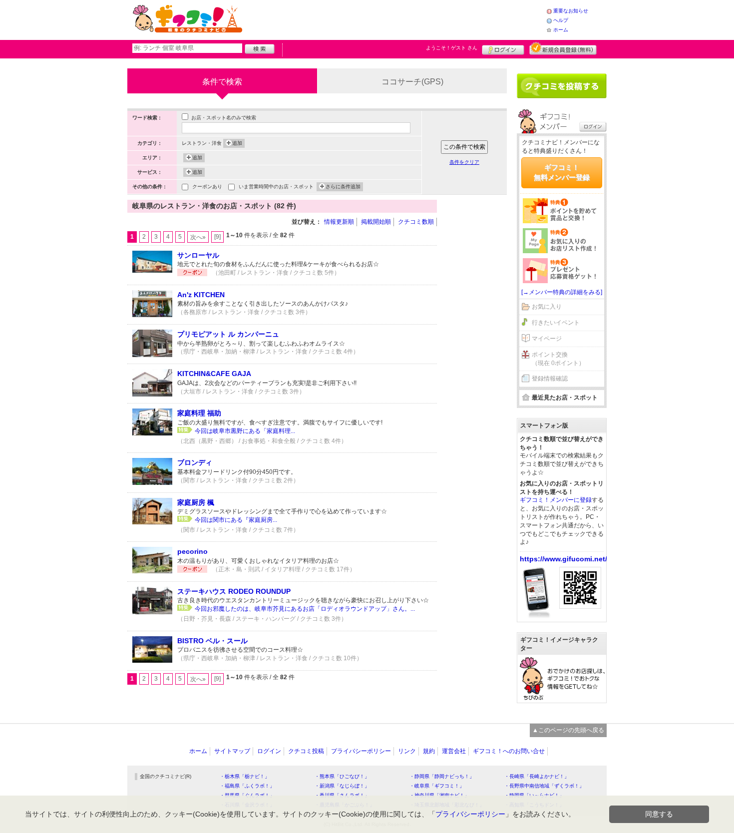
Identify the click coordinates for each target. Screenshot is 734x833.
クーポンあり (207, 186)
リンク (407, 751)
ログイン (503, 48)
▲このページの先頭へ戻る (568, 730)
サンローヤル (198, 255)
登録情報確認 (550, 378)
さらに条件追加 (343, 186)
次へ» (198, 237)
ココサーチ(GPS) (412, 81)
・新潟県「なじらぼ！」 (342, 786)
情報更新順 (339, 221)
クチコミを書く (562, 85)
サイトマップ (232, 751)
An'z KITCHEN (201, 295)
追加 (237, 143)
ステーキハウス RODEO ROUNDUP (234, 591)
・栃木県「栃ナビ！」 (245, 776)
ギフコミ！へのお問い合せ (509, 751)
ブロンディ (194, 462)
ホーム (560, 29)
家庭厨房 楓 (195, 502)
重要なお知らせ (570, 10)
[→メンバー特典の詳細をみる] (561, 292)
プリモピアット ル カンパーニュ (228, 334)
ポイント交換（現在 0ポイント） (558, 359)
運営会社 (454, 751)
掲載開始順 (376, 221)
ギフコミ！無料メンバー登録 (562, 172)
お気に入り (547, 306)
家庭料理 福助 (199, 413)
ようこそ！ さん (451, 47)
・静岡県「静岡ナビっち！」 (441, 776)
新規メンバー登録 (563, 48)
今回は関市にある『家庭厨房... (236, 519)
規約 (429, 751)
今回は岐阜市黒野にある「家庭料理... (245, 430)
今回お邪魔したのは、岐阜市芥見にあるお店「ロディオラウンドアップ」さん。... (305, 608)
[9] (217, 236)
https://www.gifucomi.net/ (563, 559)
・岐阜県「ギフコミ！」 (436, 786)
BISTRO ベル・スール (212, 641)
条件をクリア (464, 162)
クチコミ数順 (416, 221)
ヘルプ (560, 20)
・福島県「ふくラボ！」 (247, 786)
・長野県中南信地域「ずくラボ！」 (544, 786)
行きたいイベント (556, 322)
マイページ (547, 338)
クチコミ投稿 (306, 751)
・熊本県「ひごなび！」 (342, 776)
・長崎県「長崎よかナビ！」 (536, 776)
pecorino (192, 551)
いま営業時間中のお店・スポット (276, 186)
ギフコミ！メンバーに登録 (556, 499)
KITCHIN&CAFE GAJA (214, 374)
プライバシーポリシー (361, 751)
